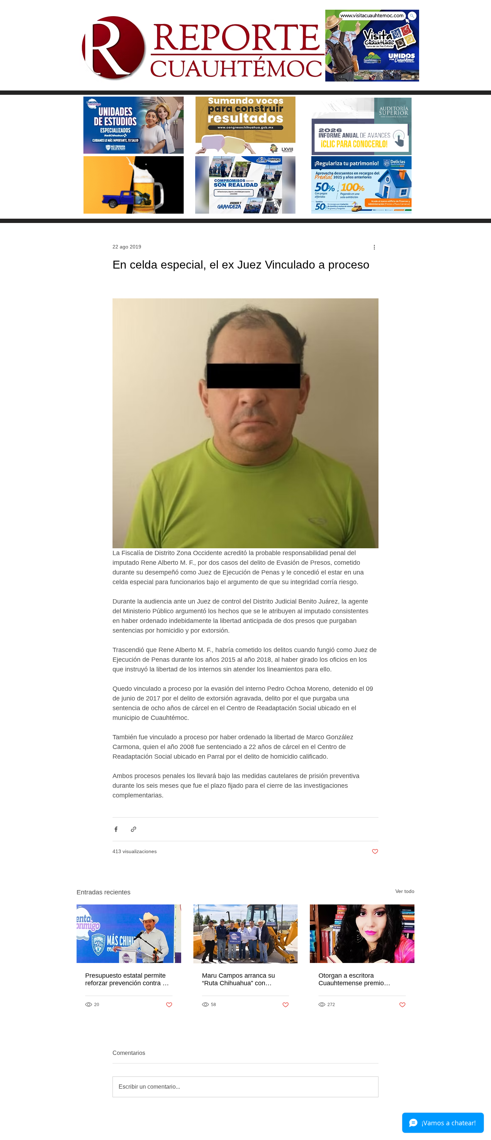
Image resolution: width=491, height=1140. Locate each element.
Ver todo (404, 891)
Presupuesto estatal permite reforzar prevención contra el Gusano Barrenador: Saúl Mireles (126, 979)
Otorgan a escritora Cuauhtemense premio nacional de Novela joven (354, 979)
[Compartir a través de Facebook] (116, 829)
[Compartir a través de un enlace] (133, 829)
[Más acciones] (374, 246)
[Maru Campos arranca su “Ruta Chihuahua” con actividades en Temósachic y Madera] (245, 933)
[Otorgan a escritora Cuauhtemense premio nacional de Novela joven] (362, 933)
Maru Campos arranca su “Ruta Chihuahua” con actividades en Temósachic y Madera (243, 979)
